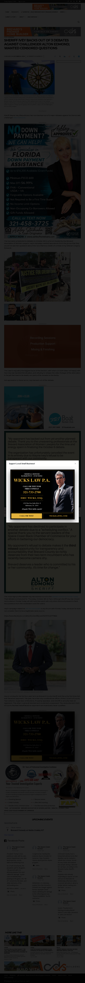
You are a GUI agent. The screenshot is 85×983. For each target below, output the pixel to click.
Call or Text (27, 515)
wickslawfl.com (58, 516)
